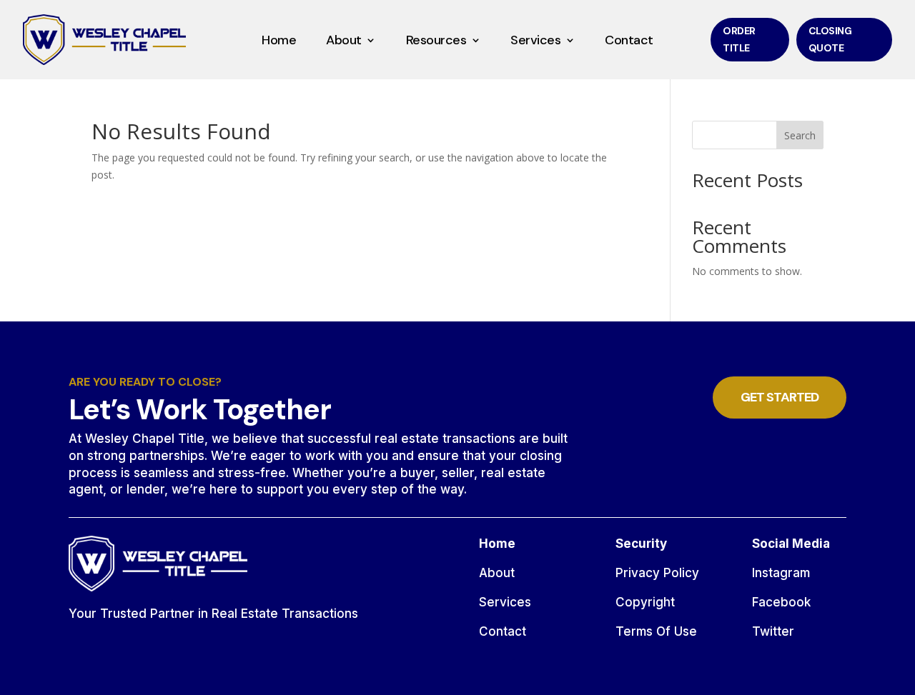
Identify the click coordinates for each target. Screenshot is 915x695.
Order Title (739, 39)
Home (279, 42)
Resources (436, 42)
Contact (629, 42)
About (344, 42)
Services (535, 42)
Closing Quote (830, 39)
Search (800, 135)
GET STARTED (779, 397)
